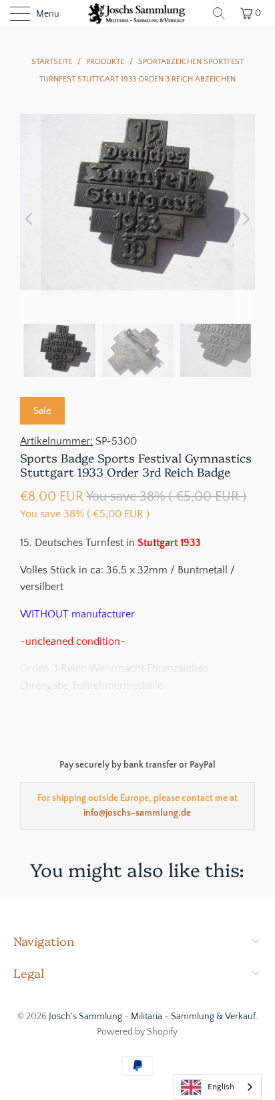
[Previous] (30, 219)
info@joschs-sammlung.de (137, 813)
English (221, 1086)
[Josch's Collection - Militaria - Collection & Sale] (137, 13)
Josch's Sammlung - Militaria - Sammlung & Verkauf (152, 1016)
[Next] (245, 219)
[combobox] (218, 1087)
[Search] (219, 13)
